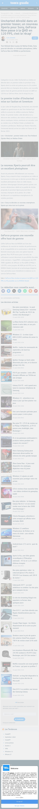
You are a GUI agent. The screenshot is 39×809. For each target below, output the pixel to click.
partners (12, 773)
